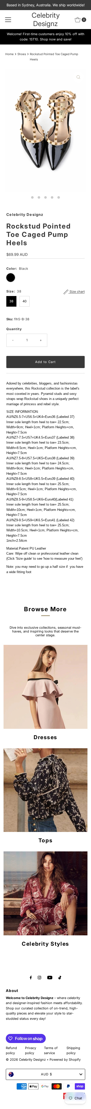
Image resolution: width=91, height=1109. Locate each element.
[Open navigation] (8, 20)
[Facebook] (31, 977)
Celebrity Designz (46, 19)
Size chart (77, 292)
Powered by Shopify (65, 1059)
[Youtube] (49, 977)
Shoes (21, 54)
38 (11, 301)
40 (24, 301)
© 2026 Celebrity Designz (26, 1059)
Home (9, 54)
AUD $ (46, 1074)
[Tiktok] (59, 977)
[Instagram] (39, 977)
